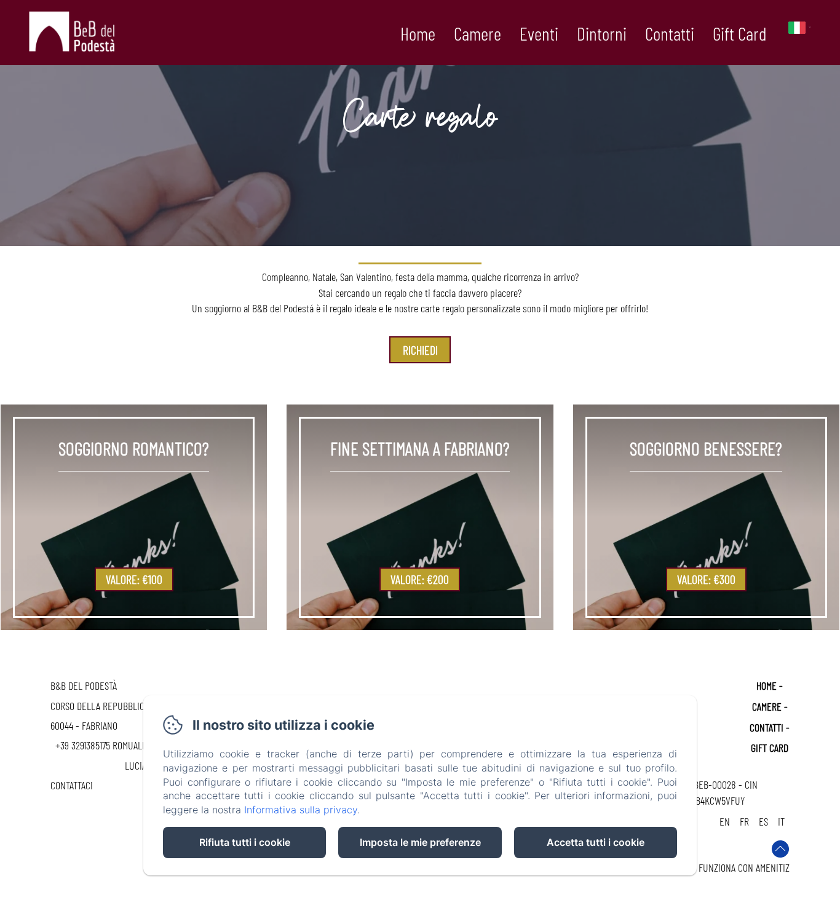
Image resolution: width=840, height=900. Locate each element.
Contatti (669, 33)
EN (724, 821)
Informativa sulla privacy (300, 809)
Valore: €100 (134, 579)
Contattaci (71, 785)
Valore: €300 (706, 579)
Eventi (539, 33)
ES (763, 821)
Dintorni (602, 33)
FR (744, 821)
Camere (477, 33)
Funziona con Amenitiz (744, 867)
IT (781, 821)
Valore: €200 (419, 579)
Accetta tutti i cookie (595, 842)
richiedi (420, 349)
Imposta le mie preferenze (420, 842)
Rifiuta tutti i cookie (244, 842)
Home (417, 33)
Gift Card (740, 33)
